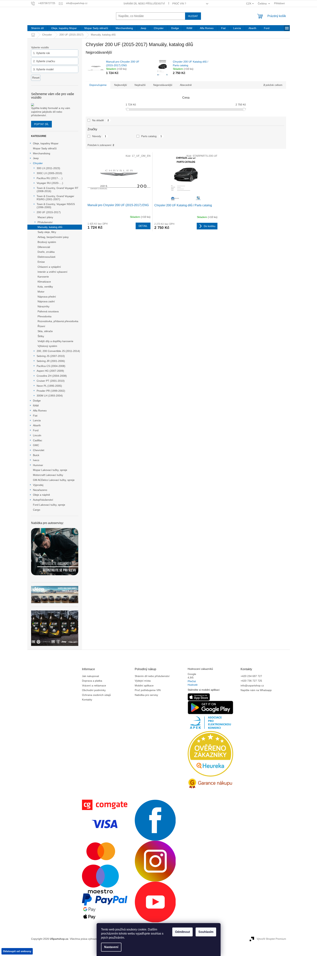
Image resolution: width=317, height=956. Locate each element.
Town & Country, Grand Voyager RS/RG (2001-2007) (55, 198)
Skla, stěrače (45, 331)
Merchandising (41, 153)
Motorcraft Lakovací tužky (48, 474)
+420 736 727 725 (251, 680)
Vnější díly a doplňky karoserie (55, 341)
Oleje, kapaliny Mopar (45, 143)
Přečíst (192, 681)
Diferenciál (44, 247)
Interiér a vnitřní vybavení (52, 271)
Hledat (193, 16)
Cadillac (37, 440)
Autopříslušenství (43, 499)
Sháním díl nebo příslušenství (144, 3)
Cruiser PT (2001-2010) (51, 380)
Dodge (37, 400)
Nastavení (111, 947)
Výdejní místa (143, 680)
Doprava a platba (92, 680)
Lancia (37, 420)
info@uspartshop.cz (252, 685)
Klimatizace (44, 281)
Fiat (35, 415)
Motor (41, 291)
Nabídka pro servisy (146, 694)
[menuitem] (37, 28)
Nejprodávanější (162, 84)
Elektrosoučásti (46, 256)
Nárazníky (43, 306)
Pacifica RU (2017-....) (50, 178)
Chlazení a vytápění (49, 266)
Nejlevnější (120, 84)
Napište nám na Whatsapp (256, 690)
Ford (35, 430)
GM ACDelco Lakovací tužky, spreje (54, 479)
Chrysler (38, 163)
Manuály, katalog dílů (50, 227)
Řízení (41, 326)
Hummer (38, 465)
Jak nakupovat (90, 676)
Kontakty (87, 699)
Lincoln (37, 435)
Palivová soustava (48, 311)
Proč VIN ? (179, 3)
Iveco (36, 460)
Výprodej (38, 484)
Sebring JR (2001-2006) (51, 360)
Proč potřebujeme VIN (148, 690)
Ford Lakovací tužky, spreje (49, 504)
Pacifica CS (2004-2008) (51, 365)
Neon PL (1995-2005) (49, 385)
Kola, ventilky (45, 286)
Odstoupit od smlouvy (17, 951)
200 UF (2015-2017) (49, 212)
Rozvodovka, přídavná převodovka (58, 321)
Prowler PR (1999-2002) (51, 390)
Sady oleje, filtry (47, 232)
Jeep (36, 158)
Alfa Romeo (40, 410)
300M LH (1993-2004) (50, 395)
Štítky (41, 336)
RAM (36, 405)
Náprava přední (47, 296)
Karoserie (43, 276)
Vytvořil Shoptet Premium (271, 938)
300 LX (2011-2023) (48, 168)
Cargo (36, 509)
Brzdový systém (47, 242)
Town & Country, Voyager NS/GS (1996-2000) (56, 206)
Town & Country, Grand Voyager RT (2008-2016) (57, 190)
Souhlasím (205, 931)
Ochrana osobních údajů (96, 694)
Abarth (37, 425)
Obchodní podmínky (94, 690)
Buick (36, 455)
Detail (143, 225)
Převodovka (44, 316)
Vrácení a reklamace (94, 685)
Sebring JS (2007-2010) (51, 355)
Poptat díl (41, 124)
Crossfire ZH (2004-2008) (52, 375)
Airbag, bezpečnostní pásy (53, 237)
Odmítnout (182, 931)
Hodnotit (192, 684)
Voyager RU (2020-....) (50, 183)
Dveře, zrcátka (46, 251)
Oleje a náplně (41, 494)
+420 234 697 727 (251, 676)
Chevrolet (38, 450)
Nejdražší (140, 84)
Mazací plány (45, 217)
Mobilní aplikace (144, 685)
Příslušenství (45, 222)
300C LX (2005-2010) (49, 173)
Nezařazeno (40, 489)
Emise (41, 261)
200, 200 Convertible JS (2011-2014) (58, 351)
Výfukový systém (47, 346)
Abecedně (186, 84)
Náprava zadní (46, 301)
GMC (36, 445)
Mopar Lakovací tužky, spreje (50, 469)
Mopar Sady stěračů (45, 148)
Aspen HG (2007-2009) (50, 370)
